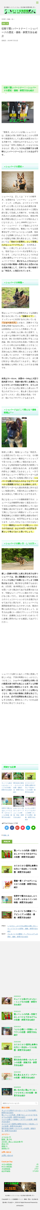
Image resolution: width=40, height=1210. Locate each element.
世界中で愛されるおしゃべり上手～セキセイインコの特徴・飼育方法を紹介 (7, 812)
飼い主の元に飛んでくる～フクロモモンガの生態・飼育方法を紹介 (25, 1093)
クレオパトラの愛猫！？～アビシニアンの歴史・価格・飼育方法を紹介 (25, 914)
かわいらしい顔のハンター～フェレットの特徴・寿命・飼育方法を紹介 (18, 812)
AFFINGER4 (19, 1205)
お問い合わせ (7, 1155)
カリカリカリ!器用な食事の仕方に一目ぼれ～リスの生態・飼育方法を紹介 (30, 787)
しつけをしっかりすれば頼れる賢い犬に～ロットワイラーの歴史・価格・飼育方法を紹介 (22, 928)
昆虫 (3, 1144)
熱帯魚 (4, 1148)
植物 (3, 1146)
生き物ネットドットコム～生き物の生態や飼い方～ (20, 1195)
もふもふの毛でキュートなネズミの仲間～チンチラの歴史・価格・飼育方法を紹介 (30, 813)
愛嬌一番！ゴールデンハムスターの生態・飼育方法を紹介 (25, 884)
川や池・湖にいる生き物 (11, 1142)
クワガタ (5, 1137)
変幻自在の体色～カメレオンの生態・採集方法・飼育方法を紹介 (18, 787)
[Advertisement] (20, 63)
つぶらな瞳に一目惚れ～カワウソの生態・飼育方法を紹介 (25, 1032)
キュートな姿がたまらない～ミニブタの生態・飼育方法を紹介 (7, 786)
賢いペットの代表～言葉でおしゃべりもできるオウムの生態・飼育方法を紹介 (25, 853)
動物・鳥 (6, 835)
